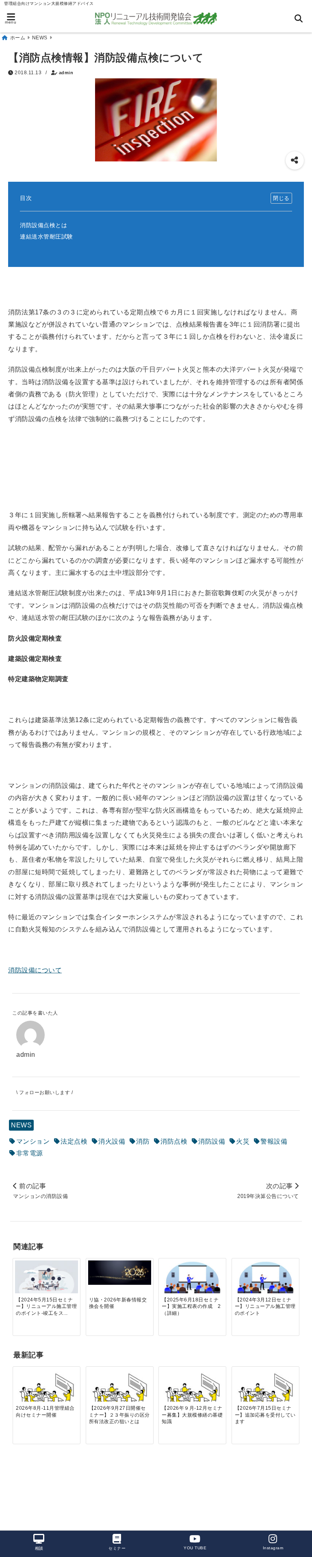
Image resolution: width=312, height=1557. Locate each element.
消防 (143, 1141)
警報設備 (273, 1141)
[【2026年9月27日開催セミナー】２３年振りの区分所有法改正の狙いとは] (119, 1391)
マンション (33, 1141)
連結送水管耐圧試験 (46, 236)
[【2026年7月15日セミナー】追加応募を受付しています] (265, 1391)
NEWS (21, 1125)
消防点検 (173, 1141)
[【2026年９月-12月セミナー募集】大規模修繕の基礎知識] (192, 1391)
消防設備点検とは (43, 225)
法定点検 (74, 1141)
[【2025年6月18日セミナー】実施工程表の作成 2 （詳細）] (192, 1281)
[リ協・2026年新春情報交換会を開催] (119, 1272)
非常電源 (29, 1153)
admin (66, 72)
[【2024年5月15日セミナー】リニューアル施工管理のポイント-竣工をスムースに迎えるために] (46, 1277)
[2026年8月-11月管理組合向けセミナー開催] (46, 1391)
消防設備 (211, 1141)
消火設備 (111, 1141)
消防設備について (35, 970)
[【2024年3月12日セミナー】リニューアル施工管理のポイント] (265, 1281)
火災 (242, 1141)
